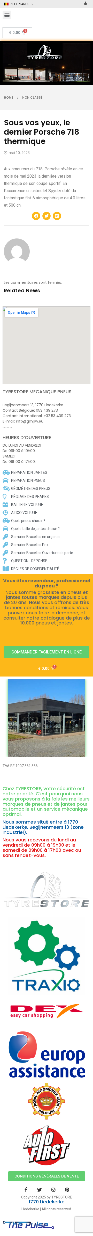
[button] (7, 15)
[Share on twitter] (46, 216)
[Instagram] (53, 1189)
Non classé (32, 97)
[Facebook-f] (26, 1189)
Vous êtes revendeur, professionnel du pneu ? (46, 583)
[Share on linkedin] (57, 216)
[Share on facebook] (36, 216)
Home (8, 97)
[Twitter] (39, 1189)
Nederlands (20, 4)
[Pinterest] (67, 1189)
